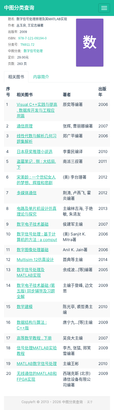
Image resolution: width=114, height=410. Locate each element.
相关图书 (16, 76)
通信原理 (25, 126)
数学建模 (25, 306)
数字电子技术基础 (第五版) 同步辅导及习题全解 (36, 291)
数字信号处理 (33, 51)
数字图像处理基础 (33, 249)
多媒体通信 (27, 192)
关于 (90, 402)
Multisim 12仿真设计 (35, 259)
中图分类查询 (19, 8)
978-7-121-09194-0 (32, 38)
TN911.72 (27, 45)
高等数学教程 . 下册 (34, 338)
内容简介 (41, 76)
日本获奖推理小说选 (34, 151)
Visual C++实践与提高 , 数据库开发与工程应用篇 (37, 110)
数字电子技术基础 (33, 224)
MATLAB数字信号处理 (37, 363)
